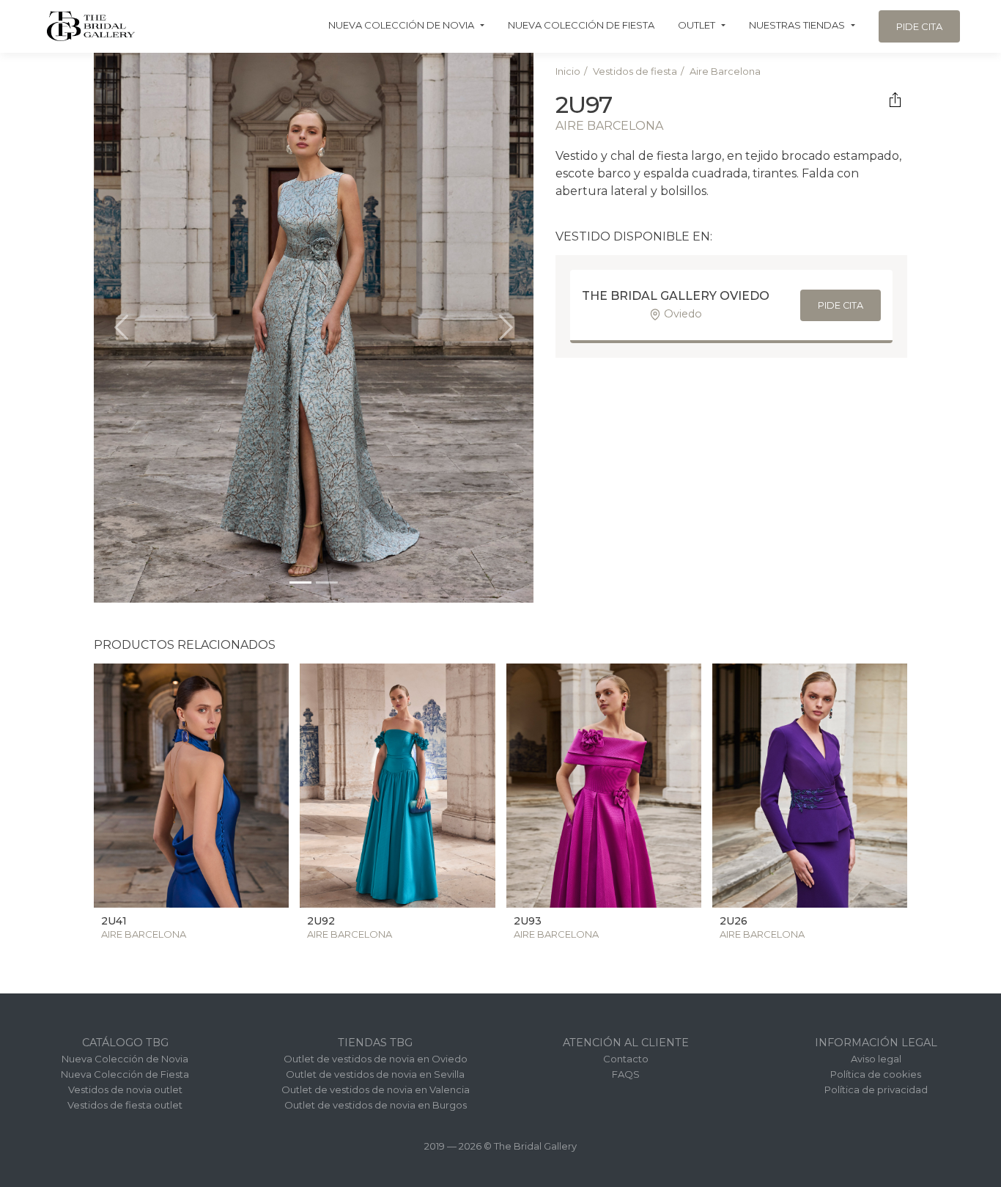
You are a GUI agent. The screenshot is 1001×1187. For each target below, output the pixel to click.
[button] (121, 328)
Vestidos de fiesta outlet (124, 1105)
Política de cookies (875, 1074)
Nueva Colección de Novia (401, 25)
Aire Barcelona (725, 71)
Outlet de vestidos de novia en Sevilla (375, 1074)
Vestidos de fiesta (635, 71)
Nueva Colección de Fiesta (581, 25)
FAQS (626, 1074)
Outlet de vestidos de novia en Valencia (375, 1089)
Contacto (626, 1059)
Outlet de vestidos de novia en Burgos (375, 1105)
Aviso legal (876, 1059)
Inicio (567, 71)
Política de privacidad (876, 1089)
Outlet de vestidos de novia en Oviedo (376, 1059)
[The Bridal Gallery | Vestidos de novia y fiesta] (91, 26)
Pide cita (919, 26)
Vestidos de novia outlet (125, 1089)
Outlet (696, 25)
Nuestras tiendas (797, 25)
